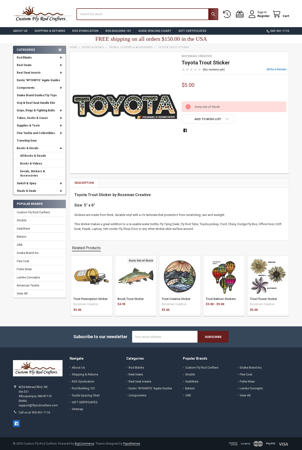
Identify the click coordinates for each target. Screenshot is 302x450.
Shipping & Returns (49, 31)
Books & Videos (31, 163)
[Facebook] (185, 130)
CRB (19, 245)
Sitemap (77, 409)
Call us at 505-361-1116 (34, 412)
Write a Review (276, 69)
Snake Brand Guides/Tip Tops (37, 95)
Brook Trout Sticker (130, 299)
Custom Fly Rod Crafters (33, 212)
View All (22, 293)
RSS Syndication (85, 31)
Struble (21, 220)
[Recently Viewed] (228, 14)
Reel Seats (24, 65)
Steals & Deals (26, 191)
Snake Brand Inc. (28, 253)
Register (263, 16)
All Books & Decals (33, 155)
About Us (20, 31)
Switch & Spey (26, 183)
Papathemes (131, 443)
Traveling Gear (27, 140)
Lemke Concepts (28, 277)
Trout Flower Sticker (263, 299)
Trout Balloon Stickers (221, 299)
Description (84, 183)
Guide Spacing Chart (154, 31)
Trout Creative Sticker (176, 299)
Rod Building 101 (118, 31)
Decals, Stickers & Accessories (32, 173)
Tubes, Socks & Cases (32, 118)
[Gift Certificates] (240, 14)
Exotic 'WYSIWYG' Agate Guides (38, 80)
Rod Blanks (24, 57)
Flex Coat (23, 261)
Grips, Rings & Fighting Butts (36, 110)
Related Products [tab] (86, 248)
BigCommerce (84, 443)
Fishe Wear (24, 269)
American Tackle (28, 285)
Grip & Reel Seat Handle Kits (36, 103)
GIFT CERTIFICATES (192, 31)
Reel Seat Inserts (29, 72)
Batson (21, 236)
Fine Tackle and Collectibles (36, 133)
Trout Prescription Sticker (90, 299)
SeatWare (23, 228)
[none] (124, 106)
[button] (208, 119)
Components (26, 87)
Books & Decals (27, 148)
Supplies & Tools (28, 125)
